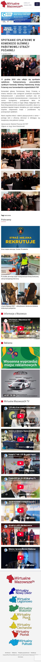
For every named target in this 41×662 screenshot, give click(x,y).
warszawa (7, 215)
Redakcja (33, 652)
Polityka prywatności (23, 652)
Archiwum (8, 652)
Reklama (14, 652)
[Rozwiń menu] (37, 4)
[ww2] (20, 358)
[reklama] (20, 384)
